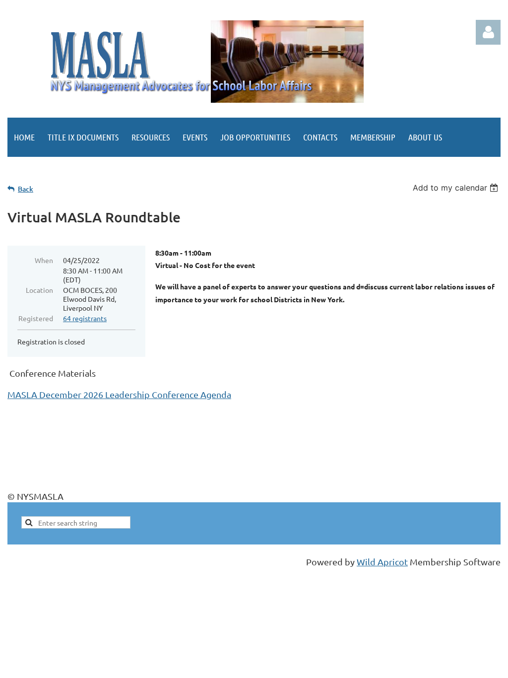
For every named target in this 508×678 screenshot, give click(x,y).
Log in (488, 32)
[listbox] (457, 188)
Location (39, 289)
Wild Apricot (382, 561)
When (44, 260)
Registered (35, 318)
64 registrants (85, 318)
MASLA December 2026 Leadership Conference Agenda (119, 394)
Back (25, 189)
